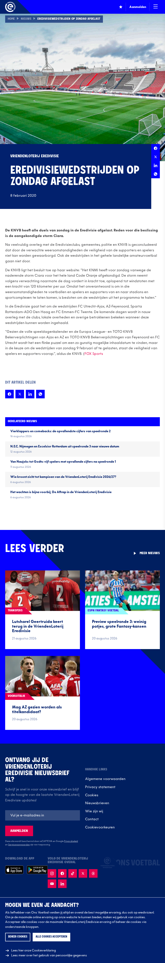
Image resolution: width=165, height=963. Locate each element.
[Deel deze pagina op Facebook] (155, 148)
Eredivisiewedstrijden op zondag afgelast (68, 19)
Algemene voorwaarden (105, 779)
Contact (92, 819)
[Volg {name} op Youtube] (52, 883)
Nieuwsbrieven (97, 803)
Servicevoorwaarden (19, 844)
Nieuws (26, 19)
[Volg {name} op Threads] (93, 873)
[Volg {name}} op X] (83, 873)
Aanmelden (19, 830)
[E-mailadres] (42, 815)
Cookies (91, 795)
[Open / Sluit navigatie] (155, 7)
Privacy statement (100, 787)
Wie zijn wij (94, 811)
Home (11, 19)
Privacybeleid (71, 841)
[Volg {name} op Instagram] (52, 873)
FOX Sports (93, 353)
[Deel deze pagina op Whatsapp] (155, 174)
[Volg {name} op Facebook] (62, 873)
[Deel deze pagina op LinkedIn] (155, 165)
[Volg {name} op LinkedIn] (62, 883)
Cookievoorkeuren (100, 827)
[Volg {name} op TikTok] (72, 873)
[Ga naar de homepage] (10, 7)
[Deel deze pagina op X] (155, 157)
